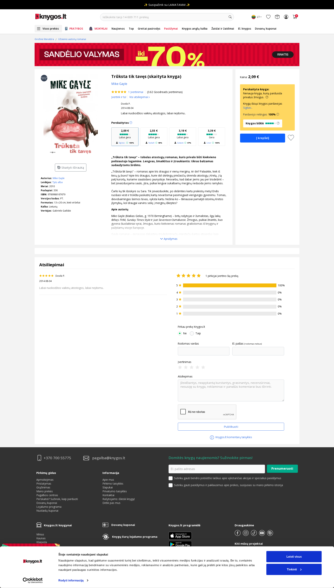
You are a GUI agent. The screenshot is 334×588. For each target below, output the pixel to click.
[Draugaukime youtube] (262, 534)
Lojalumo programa (48, 507)
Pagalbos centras (47, 495)
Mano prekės (44, 491)
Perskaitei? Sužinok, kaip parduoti (57, 499)
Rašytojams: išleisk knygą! (118, 499)
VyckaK (151, 143)
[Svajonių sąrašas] (268, 17)
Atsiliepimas (185, 376)
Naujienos (118, 28)
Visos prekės (51, 28)
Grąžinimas (43, 487)
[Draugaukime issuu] (270, 534)
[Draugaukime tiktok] (254, 534)
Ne (185, 333)
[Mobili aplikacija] (180, 544)
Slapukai (107, 487)
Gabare (180, 143)
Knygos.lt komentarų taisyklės (233, 437)
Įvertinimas (184, 362)
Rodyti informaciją (71, 580)
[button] (277, 114)
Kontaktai (108, 495)
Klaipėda (41, 542)
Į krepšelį (262, 138)
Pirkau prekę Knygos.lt (191, 327)
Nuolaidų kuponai (47, 510)
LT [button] (258, 17)
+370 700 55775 (57, 458)
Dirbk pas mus (111, 503)
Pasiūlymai (171, 28)
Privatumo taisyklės (114, 491)
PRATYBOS (76, 28)
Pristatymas (43, 483)
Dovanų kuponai (265, 28)
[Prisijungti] (286, 17)
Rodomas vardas (188, 343)
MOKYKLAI (101, 28)
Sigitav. (122, 143)
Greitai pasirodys (149, 28)
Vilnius (40, 534)
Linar (209, 143)
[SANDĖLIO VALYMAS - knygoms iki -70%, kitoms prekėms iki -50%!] (167, 54)
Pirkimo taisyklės (112, 483)
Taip (198, 333)
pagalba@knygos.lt (108, 458)
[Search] (230, 17)
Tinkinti (292, 569)
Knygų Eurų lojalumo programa (134, 537)
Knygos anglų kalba (194, 28)
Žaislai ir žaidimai (222, 28)
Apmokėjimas (45, 479)
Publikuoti (231, 426)
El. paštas (238, 343)
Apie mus (108, 479)
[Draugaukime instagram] (246, 534)
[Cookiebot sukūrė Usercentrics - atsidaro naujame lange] (33, 580)
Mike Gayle (59, 178)
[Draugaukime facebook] (238, 534)
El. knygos (244, 28)
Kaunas (41, 538)
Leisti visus (294, 556)
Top (131, 28)
